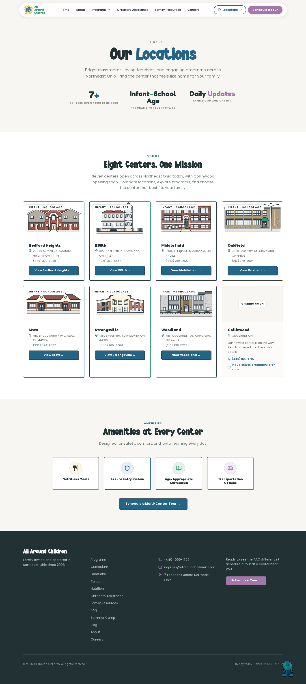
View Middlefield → (186, 270)
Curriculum (99, 567)
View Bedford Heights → (53, 270)
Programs (99, 10)
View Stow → (53, 355)
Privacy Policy (243, 664)
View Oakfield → (252, 270)
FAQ (94, 610)
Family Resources (168, 10)
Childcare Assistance (132, 10)
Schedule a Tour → (246, 580)
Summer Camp (103, 617)
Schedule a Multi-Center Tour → (153, 503)
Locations (230, 10)
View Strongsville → (120, 355)
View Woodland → (186, 355)
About (80, 10)
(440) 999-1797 (243, 359)
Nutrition (97, 588)
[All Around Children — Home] (34, 10)
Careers (193, 10)
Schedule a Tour (265, 10)
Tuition (96, 581)
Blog (94, 625)
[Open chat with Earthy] (287, 665)
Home (64, 10)
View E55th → (120, 270)
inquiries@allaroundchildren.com (254, 367)
